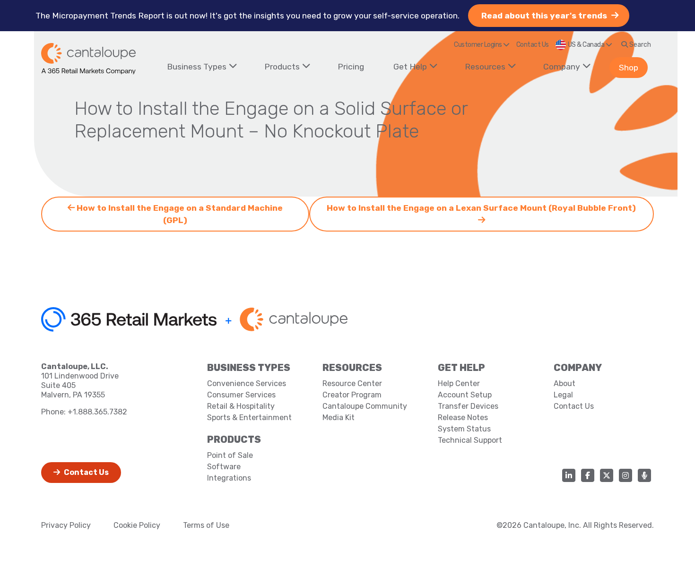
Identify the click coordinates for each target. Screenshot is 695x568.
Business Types (196, 66)
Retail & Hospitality (241, 406)
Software (224, 466)
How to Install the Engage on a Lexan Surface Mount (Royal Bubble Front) (481, 208)
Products (282, 66)
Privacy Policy (66, 525)
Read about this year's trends (545, 15)
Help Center (459, 383)
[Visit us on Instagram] (625, 475)
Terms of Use (206, 525)
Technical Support (470, 440)
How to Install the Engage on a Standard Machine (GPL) (179, 214)
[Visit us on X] (606, 475)
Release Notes (463, 417)
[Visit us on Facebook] (587, 475)
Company (561, 66)
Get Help (410, 66)
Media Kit (338, 417)
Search (639, 45)
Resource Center (352, 383)
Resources (485, 66)
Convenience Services (246, 383)
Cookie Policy (136, 525)
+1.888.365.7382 (97, 411)
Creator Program (352, 394)
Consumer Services (241, 394)
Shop (628, 67)
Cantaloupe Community (364, 406)
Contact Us (532, 45)
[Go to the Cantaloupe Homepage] (88, 59)
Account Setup (465, 394)
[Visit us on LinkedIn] (568, 475)
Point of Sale (230, 455)
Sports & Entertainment (249, 417)
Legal (563, 394)
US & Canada (587, 45)
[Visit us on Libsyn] (644, 475)
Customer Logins (478, 45)
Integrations (229, 477)
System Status (464, 428)
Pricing (351, 66)
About (564, 383)
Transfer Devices (468, 406)
